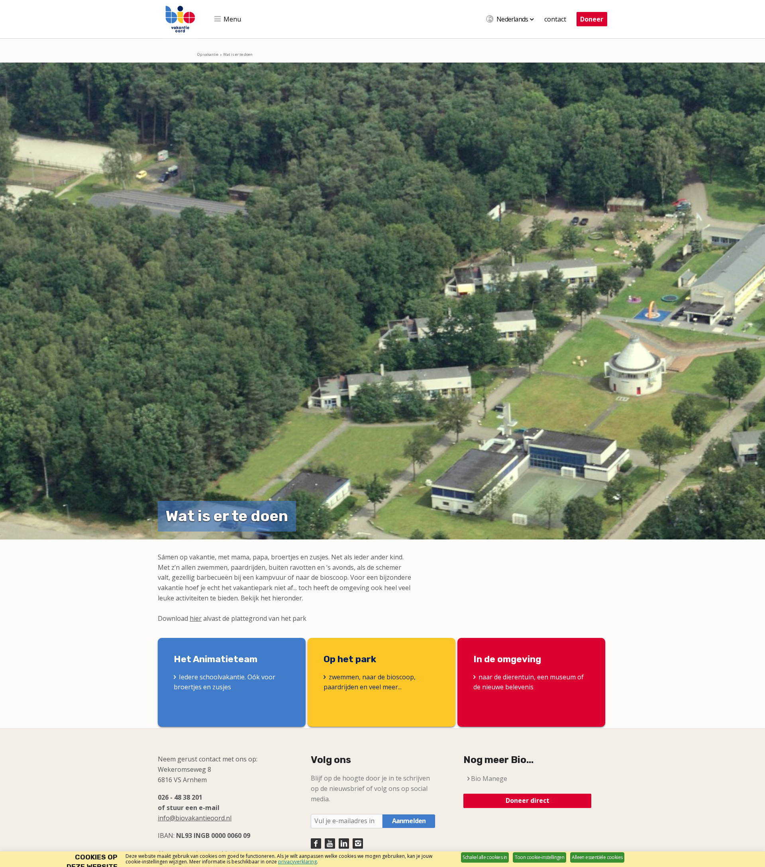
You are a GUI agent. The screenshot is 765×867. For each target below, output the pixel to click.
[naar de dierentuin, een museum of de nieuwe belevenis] (531, 682)
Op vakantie (207, 54)
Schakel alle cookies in (485, 857)
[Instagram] (358, 843)
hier (196, 618)
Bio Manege (489, 778)
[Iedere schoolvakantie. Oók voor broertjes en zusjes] (232, 682)
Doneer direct (527, 800)
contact (555, 19)
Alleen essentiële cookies (597, 857)
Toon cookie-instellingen (540, 857)
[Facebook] (316, 843)
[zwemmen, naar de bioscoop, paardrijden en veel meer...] (381, 682)
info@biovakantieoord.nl (194, 818)
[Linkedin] (344, 843)
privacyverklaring (297, 861)
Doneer (591, 19)
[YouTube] (330, 843)
